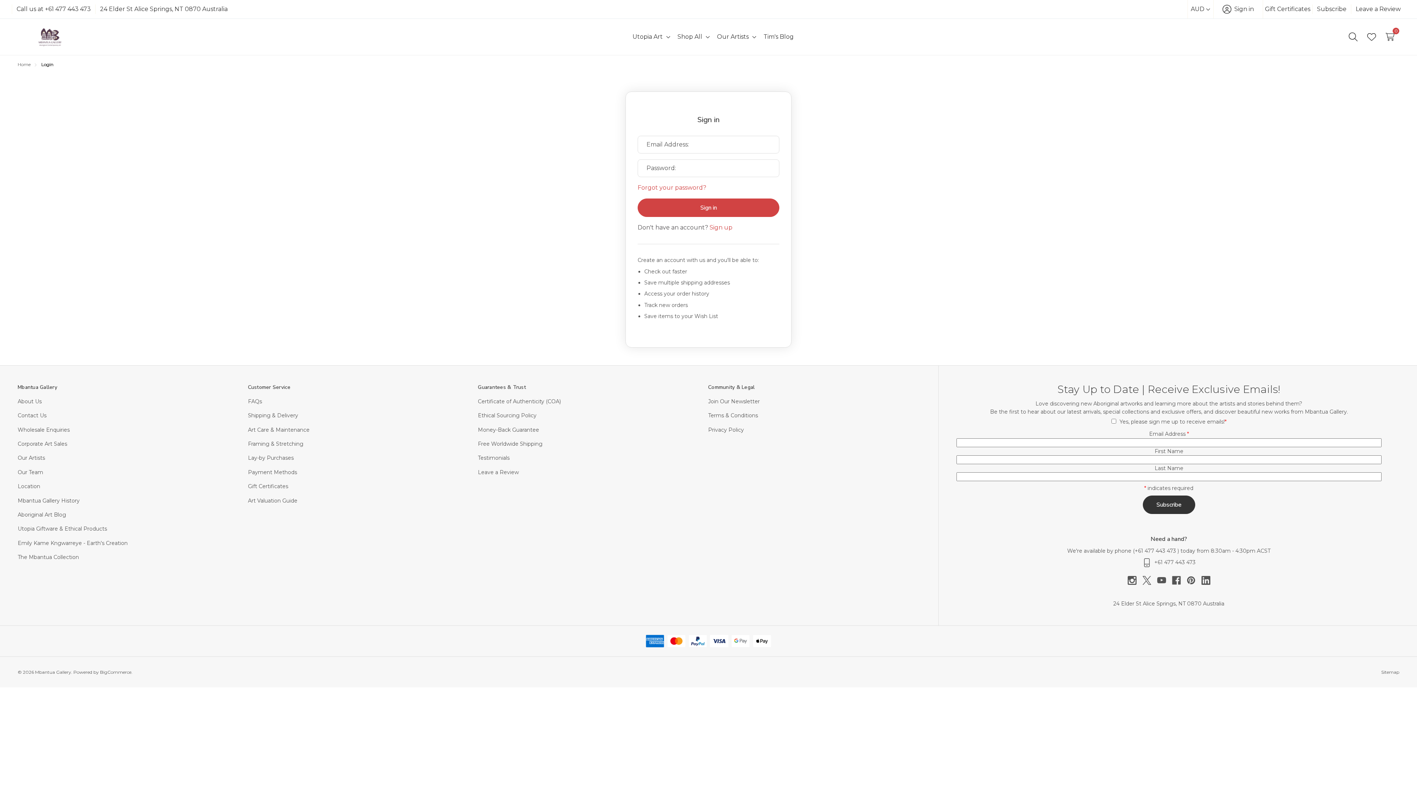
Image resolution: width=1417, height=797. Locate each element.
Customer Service (269, 387)
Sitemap (1390, 672)
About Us (30, 401)
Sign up (721, 227)
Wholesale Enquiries (44, 430)
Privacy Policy (726, 430)
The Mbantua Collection (48, 557)
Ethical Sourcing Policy (507, 415)
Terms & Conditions (733, 415)
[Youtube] (1164, 580)
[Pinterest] (1194, 580)
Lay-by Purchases (271, 458)
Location (29, 486)
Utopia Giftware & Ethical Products (62, 528)
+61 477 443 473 (1156, 551)
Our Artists (31, 458)
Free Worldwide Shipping (510, 444)
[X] (1149, 580)
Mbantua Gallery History (49, 500)
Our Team (30, 472)
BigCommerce (115, 672)
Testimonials (494, 458)
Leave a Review (1378, 9)
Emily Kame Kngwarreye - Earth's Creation (73, 543)
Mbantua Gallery (37, 387)
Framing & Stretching (275, 444)
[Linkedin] (1205, 580)
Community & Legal (731, 387)
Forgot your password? (672, 187)
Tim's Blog (778, 36)
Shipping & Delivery (273, 415)
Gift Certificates (1287, 9)
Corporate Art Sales (42, 444)
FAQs (255, 401)
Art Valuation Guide (272, 500)
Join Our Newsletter (734, 401)
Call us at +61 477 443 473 (54, 9)
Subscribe (1332, 9)
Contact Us (32, 415)
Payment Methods (272, 472)
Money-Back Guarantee (508, 430)
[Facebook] (1179, 580)
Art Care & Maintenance (279, 430)
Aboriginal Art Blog (42, 514)
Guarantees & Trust (502, 387)
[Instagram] (1135, 580)
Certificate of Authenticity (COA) (519, 401)
